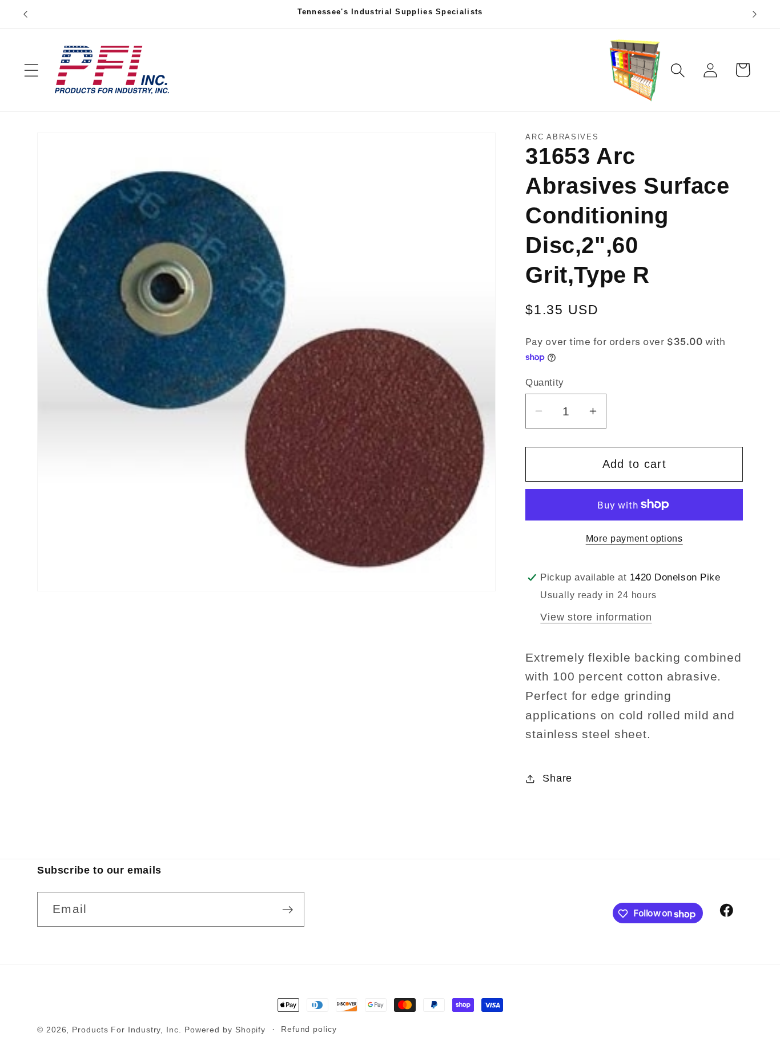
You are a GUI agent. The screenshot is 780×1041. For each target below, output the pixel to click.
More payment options (634, 538)
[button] (31, 70)
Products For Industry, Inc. (127, 1029)
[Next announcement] (754, 14)
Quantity (544, 382)
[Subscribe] (287, 909)
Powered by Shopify (225, 1029)
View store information (596, 617)
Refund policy (309, 1029)
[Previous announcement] (25, 14)
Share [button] (557, 778)
